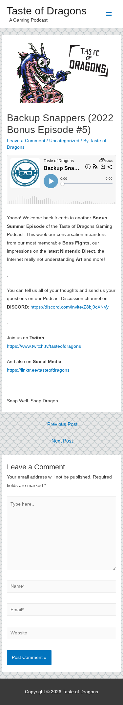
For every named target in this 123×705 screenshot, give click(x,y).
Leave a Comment (26, 140)
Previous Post (62, 424)
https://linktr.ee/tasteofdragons (38, 370)
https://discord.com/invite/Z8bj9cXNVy (70, 307)
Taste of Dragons (47, 11)
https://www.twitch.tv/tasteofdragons (44, 346)
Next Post (62, 441)
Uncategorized (64, 140)
